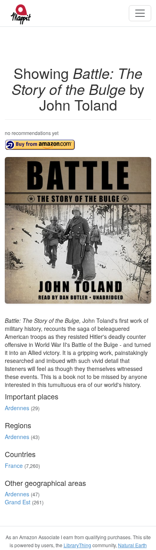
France (14, 465)
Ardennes (17, 408)
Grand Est (17, 502)
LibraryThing (77, 545)
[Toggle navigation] (140, 13)
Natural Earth (132, 545)
